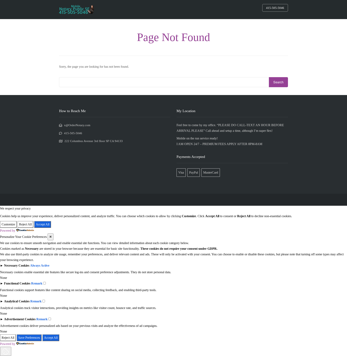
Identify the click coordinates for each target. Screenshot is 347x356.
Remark (36, 283)
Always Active (39, 265)
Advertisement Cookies (20, 319)
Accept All (42, 224)
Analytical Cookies (17, 301)
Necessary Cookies (16, 265)
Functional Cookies (17, 283)
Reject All (25, 224)
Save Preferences (29, 337)
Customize (8, 224)
